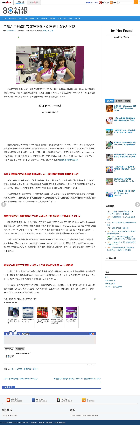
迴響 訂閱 (110, 284)
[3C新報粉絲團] (21, 336)
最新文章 (110, 101)
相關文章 (20, 349)
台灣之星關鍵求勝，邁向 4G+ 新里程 (72, 320)
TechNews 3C (11, 30)
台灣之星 (18, 369)
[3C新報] (16, 15)
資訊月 (35, 369)
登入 (106, 277)
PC (38, 18)
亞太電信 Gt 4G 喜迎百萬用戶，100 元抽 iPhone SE (43, 321)
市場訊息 (46, 30)
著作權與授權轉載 (60, 422)
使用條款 (41, 422)
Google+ (6, 415)
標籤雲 (127, 101)
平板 (19, 18)
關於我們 (34, 422)
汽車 (59, 18)
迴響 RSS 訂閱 (88, 415)
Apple (31, 18)
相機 (25, 18)
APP (70, 18)
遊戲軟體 (44, 18)
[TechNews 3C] (9, 360)
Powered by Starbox (91, 365)
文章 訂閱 (110, 280)
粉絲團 (88, 3)
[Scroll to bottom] (136, 2)
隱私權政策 (49, 422)
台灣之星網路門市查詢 (68, 160)
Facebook (13, 415)
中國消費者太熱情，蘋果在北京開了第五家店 (20, 379)
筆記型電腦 (12, 18)
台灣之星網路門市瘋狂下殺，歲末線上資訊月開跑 (39, 26)
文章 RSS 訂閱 (76, 415)
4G (11, 369)
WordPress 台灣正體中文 (113, 287)
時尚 (64, 18)
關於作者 (9, 349)
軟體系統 (77, 18)
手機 (4, 18)
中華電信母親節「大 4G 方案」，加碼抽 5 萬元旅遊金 (57, 321)
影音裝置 (52, 18)
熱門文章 (119, 101)
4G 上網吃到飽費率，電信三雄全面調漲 (13, 321)
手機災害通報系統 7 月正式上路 (28, 320)
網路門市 (27, 369)
